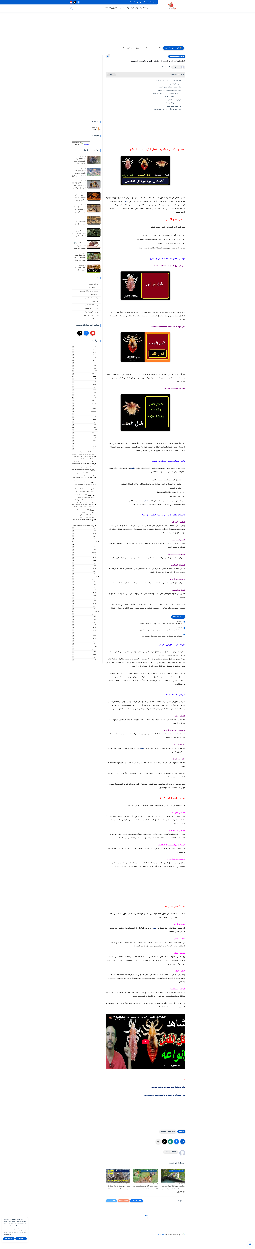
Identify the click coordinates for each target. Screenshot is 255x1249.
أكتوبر (94, 379)
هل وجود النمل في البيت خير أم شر (87, 512)
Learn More (8, 1238)
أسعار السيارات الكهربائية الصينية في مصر (85, 472)
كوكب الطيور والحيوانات (113, 8)
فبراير (94, 365)
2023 (96, 430)
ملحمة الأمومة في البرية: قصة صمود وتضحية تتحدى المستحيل (161, 630)
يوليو (94, 352)
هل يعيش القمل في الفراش (172, 97)
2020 (96, 611)
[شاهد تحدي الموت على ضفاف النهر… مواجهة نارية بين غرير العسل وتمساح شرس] (94, 208)
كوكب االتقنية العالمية (92, 305)
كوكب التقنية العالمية (147, 8)
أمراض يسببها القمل (174, 100)
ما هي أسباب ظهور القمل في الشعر (169, 90)
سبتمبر (94, 408)
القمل (126, 201)
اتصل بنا (132, 2)
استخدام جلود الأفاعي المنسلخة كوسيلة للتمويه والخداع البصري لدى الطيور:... (173, 1189)
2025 (96, 371)
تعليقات (95, 130)
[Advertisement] (127, 30)
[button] (176, 1141)
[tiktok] (79, 333)
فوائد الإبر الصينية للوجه (89, 475)
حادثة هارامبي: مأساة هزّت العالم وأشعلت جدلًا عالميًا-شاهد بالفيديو (80, 161)
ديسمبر (94, 373)
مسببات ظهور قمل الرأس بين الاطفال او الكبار (166, 93)
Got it (21, 1238)
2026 (96, 347)
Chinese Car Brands (90, 523)
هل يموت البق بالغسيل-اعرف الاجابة (86, 497)
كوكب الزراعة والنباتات (131, 8)
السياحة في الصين (93, 287)
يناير (95, 368)
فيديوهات (95, 301)
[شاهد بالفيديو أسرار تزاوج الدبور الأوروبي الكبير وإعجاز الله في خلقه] (94, 184)
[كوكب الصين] (171, 6)
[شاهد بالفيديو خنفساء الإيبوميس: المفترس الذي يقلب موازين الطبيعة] (94, 232)
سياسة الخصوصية (149, 2)
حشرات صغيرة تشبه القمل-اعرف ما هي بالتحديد (168, 1087)
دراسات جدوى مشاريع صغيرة (89, 291)
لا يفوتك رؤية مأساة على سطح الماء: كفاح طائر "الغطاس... (162, 636)
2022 (96, 541)
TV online (96, 319)
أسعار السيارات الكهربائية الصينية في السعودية (83, 454)
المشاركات (94, 128)
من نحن (139, 2)
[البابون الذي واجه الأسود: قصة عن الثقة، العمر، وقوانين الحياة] (94, 172)
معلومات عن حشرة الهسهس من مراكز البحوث (84, 502)
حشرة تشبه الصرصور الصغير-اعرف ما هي (85, 452)
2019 (96, 646)
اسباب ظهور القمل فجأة (173, 103)
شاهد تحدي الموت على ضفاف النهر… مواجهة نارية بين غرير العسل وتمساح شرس (79, 210)
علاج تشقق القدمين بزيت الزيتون (87, 467)
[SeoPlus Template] (184, 1234)
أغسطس (93, 349)
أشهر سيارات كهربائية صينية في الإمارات (85, 491)
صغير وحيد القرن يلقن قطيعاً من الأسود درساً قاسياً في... (145, 1187)
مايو (95, 357)
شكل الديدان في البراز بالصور (80, 269)
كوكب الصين (162, 1235)
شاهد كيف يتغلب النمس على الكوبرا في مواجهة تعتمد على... (141, 48)
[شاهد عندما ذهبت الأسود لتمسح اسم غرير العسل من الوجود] (94, 220)
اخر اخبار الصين (94, 284)
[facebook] (78, 2)
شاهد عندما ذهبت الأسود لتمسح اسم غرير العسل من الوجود (79, 222)
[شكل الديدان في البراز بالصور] (94, 268)
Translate (86, 144)
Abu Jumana (176, 67)
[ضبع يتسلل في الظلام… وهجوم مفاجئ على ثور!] (94, 196)
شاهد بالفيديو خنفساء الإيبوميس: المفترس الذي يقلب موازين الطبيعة (79, 234)
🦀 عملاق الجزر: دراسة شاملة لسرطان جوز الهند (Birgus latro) (161, 624)
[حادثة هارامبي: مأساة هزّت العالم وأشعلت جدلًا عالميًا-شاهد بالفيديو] (94, 160)
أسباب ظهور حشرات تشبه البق (87, 458)
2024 (96, 398)
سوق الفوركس (94, 294)
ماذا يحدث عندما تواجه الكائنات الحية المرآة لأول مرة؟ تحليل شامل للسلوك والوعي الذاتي (79, 258)
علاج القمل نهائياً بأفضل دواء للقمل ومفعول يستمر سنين (162, 109)
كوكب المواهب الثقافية (91, 315)
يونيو (94, 355)
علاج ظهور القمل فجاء (174, 106)
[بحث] (71, 8)
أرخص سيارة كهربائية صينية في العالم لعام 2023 (83, 504)
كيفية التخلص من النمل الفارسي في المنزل (85, 500)
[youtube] (71, 2)
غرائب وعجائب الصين (92, 298)
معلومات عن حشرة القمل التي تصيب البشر (167, 81)
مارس (94, 363)
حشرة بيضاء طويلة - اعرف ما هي (87, 517)
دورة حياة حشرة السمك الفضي (87, 515)
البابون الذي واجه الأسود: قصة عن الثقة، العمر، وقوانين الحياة (79, 173)
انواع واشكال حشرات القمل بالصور (170, 87)
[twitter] (74, 2)
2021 (96, 576)
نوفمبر (94, 376)
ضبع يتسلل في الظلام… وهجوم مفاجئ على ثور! (80, 197)
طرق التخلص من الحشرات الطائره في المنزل (84, 506)
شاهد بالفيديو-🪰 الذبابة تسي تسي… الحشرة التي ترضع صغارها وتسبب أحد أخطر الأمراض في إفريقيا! (79, 246)
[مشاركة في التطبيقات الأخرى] (158, 1141)
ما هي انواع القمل (175, 84)
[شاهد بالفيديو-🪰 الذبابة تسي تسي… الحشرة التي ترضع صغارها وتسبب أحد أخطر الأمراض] (94, 244)
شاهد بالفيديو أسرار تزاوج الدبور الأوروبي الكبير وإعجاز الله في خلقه (79, 186)
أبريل (94, 360)
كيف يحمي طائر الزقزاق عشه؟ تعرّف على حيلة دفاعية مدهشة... (118, 1187)
